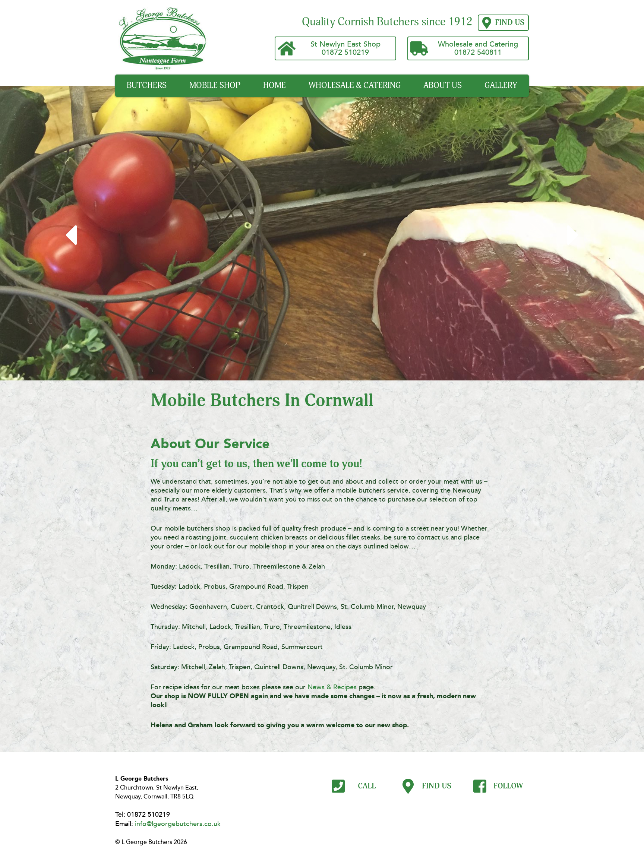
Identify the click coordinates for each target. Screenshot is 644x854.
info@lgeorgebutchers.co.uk (178, 824)
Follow (507, 786)
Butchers (147, 85)
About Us (442, 85)
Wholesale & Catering (355, 85)
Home (274, 85)
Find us (509, 22)
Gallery (500, 85)
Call (366, 786)
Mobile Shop (214, 85)
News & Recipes (332, 687)
